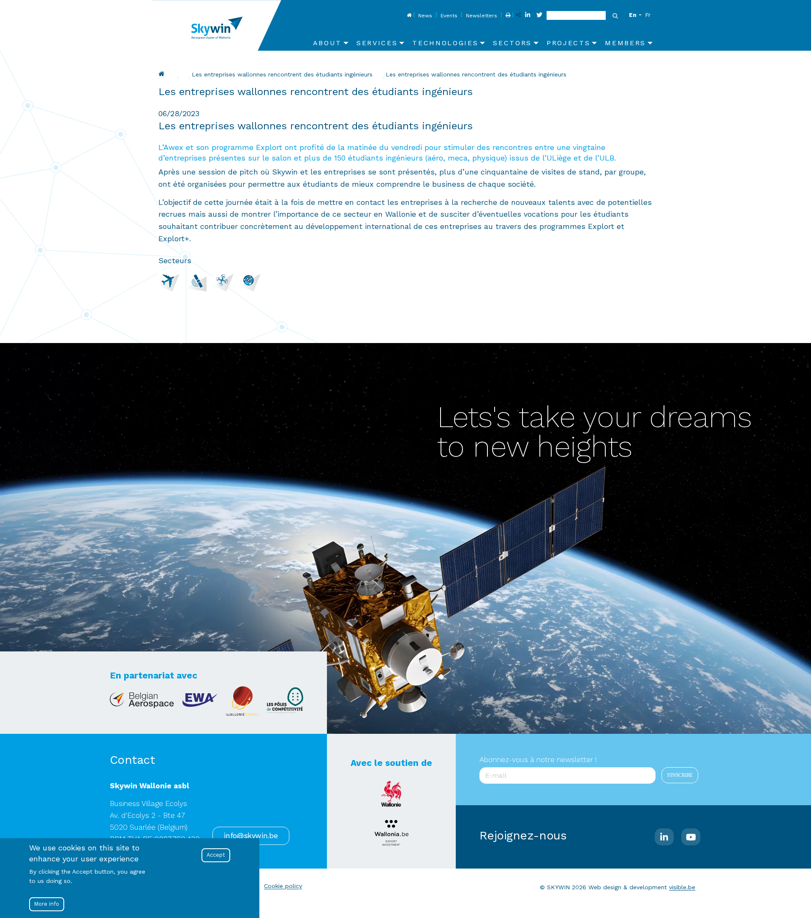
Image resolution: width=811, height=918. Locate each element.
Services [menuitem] (377, 43)
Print (507, 15)
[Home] (219, 25)
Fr (647, 14)
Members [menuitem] (625, 43)
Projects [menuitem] (568, 43)
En (633, 14)
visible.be (682, 887)
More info (46, 904)
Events (449, 16)
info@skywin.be (251, 835)
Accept (216, 855)
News (425, 16)
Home (408, 15)
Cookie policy (283, 886)
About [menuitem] (327, 43)
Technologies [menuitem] (445, 43)
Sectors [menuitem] (512, 43)
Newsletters (481, 16)
